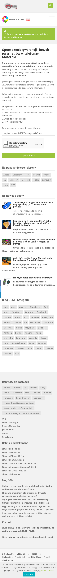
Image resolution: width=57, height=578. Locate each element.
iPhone (46, 174)
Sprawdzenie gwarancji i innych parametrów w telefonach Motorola (25, 53)
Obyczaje (29, 327)
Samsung (46, 180)
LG (4, 180)
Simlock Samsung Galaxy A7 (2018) (19, 467)
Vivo (30, 348)
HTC (28, 174)
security (33, 338)
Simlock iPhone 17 (11, 452)
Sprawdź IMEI (28, 155)
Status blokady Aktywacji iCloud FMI (21, 413)
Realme (28, 333)
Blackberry (17, 174)
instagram (47, 317)
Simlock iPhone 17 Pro (13, 456)
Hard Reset (37, 557)
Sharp (43, 338)
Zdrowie (7, 353)
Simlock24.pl (7, 557)
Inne (5, 307)
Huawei (36, 174)
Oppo (40, 327)
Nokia (36, 180)
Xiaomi (38, 348)
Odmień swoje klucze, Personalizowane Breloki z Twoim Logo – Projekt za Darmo (34, 241)
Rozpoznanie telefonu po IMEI (18, 408)
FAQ (4, 418)
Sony (5, 185)
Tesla (31, 343)
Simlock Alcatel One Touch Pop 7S (19, 463)
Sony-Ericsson (18, 343)
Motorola (26, 180)
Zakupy (49, 348)
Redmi (39, 333)
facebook (41, 312)
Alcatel (6, 174)
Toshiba (42, 343)
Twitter (20, 348)
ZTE (13, 185)
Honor (17, 317)
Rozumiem (29, 574)
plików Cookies (47, 570)
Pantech (7, 333)
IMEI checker (25, 557)
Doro (5, 312)
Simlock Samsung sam (13, 459)
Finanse (7, 317)
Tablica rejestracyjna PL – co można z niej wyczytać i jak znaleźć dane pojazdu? (33, 204)
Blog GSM (8, 480)
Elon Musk (17, 312)
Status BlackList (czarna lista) (18, 403)
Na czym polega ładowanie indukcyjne (33, 277)
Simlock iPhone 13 (11, 448)
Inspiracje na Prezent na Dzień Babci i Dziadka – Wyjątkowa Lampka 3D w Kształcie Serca (32, 223)
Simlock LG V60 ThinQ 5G (14, 470)
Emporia (29, 312)
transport (8, 348)
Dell (46, 307)
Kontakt (6, 522)
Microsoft (13, 180)
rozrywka (8, 338)
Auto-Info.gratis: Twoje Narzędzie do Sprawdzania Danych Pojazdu (32, 259)
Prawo (18, 333)
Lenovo (17, 322)
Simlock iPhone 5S (11, 474)
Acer (13, 307)
